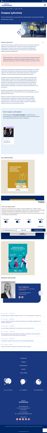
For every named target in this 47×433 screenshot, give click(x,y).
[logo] (7, 4)
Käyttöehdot (31, 426)
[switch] (17, 222)
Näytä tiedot (40, 226)
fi (3, 1)
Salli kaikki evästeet (38, 230)
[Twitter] (20, 297)
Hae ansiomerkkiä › (39, 390)
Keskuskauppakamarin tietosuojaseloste (20, 426)
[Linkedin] (22, 297)
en (5, 1)
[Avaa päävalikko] (45, 5)
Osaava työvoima (18, 8)
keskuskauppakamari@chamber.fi (24, 413)
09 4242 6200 (24, 412)
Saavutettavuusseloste (9, 426)
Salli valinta (23, 230)
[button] (44, 1)
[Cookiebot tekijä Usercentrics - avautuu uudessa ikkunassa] (40, 202)
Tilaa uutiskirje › (8, 390)
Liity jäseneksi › (23, 390)
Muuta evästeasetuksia (38, 426)
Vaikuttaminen (9, 8)
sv (8, 1)
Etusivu (3, 8)
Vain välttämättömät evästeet (9, 230)
